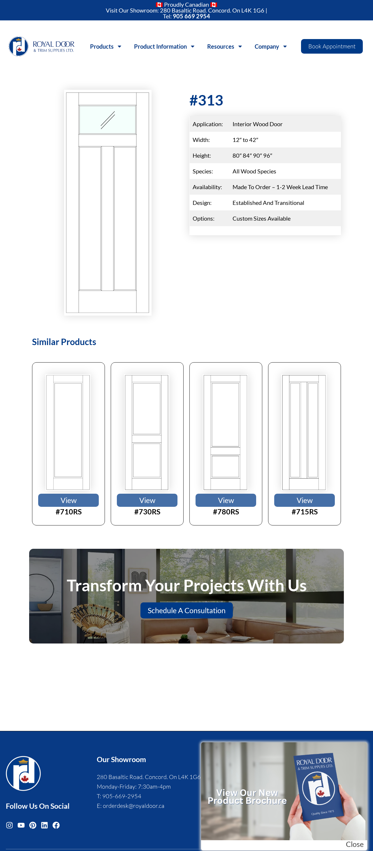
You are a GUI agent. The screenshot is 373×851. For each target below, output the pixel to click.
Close (355, 844)
